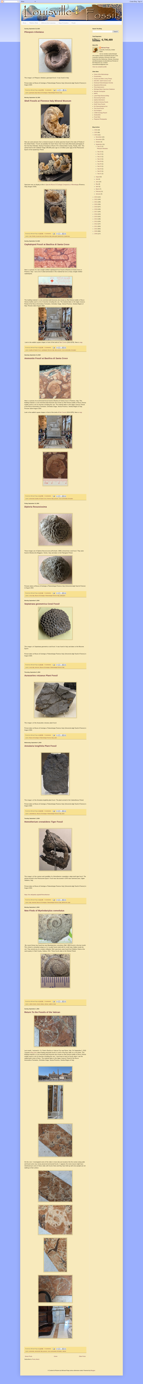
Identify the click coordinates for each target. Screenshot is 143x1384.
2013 (96, 221)
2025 (96, 132)
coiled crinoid (32, 1004)
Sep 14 (99, 156)
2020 (96, 204)
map (81, 342)
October (98, 142)
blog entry (34, 1052)
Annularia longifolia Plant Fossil (40, 746)
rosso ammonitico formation (69, 350)
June (97, 181)
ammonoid (31, 498)
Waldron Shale (33, 23)
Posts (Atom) (35, 1359)
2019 (96, 206)
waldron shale (52, 1004)
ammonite (31, 1351)
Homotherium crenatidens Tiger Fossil (43, 822)
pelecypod (54, 236)
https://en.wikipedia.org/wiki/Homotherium (37, 894)
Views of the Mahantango (101, 74)
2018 (96, 209)
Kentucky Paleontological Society (103, 83)
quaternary (67, 236)
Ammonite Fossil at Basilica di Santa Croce (46, 358)
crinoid (38, 1004)
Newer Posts (28, 1356)
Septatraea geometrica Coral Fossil (42, 604)
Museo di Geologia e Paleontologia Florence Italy (49, 92)
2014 (96, 219)
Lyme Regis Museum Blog (101, 95)
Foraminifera (97, 76)
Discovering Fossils (99, 98)
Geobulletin (97, 115)
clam (30, 236)
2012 (96, 224)
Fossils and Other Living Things (103, 78)
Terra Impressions (99, 87)
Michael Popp (105, 47)
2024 (96, 135)
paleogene (62, 595)
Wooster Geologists (99, 91)
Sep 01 (99, 173)
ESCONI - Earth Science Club (102, 80)
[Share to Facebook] (64, 90)
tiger (69, 902)
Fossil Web (97, 117)
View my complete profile (99, 67)
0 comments (48, 90)
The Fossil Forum (99, 108)
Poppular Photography (100, 119)
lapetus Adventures (99, 100)
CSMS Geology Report (100, 113)
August (98, 177)
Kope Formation (63, 23)
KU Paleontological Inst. (101, 106)
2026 (96, 130)
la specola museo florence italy (43, 236)
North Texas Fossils (99, 104)
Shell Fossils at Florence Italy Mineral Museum (47, 101)
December (99, 137)
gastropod (31, 92)
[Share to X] (62, 90)
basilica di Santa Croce (35, 350)
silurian (46, 1004)
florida (33, 236)
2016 (96, 214)
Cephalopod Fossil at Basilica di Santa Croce (46, 244)
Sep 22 (99, 146)
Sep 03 (99, 169)
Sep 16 (99, 151)
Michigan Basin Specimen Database (104, 89)
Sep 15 (99, 154)
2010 (96, 229)
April (97, 186)
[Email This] (58, 90)
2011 (96, 226)
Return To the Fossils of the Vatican (42, 1012)
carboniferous (32, 813)
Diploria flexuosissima (35, 507)
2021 (96, 202)
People (74, 23)
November (99, 139)
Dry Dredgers (98, 110)
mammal (34, 902)
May (97, 184)
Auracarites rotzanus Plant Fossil (41, 675)
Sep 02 (99, 171)
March (98, 189)
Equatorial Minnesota (100, 85)
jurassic (59, 350)
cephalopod (44, 350)
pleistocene (61, 236)
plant (55, 737)
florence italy (51, 350)
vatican (64, 1351)
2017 (96, 211)
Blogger (93, 1370)
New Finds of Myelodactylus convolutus (44, 910)
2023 (96, 197)
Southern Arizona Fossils (101, 102)
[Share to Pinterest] (66, 90)
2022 (96, 199)
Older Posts (82, 1356)
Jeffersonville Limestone (48, 23)
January (98, 194)
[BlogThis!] (60, 90)
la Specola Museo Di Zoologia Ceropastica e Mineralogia (61, 184)
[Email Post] (54, 90)
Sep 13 (99, 159)
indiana (42, 1004)
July (97, 179)
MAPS (96, 93)
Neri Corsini (63, 342)
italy (36, 92)
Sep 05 (99, 164)
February (98, 191)
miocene (37, 667)
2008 (96, 233)
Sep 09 (99, 161)
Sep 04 (99, 166)
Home (24, 23)
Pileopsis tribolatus (34, 32)
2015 (96, 216)
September (99, 144)
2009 (96, 231)
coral (30, 595)
